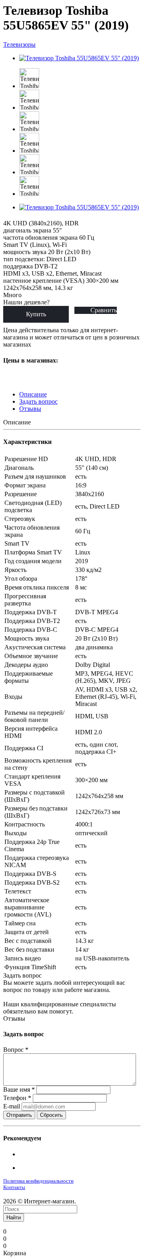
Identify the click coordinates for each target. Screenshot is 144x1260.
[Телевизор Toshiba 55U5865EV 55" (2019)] (79, 58)
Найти (13, 1218)
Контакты (14, 1187)
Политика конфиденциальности (38, 1181)
